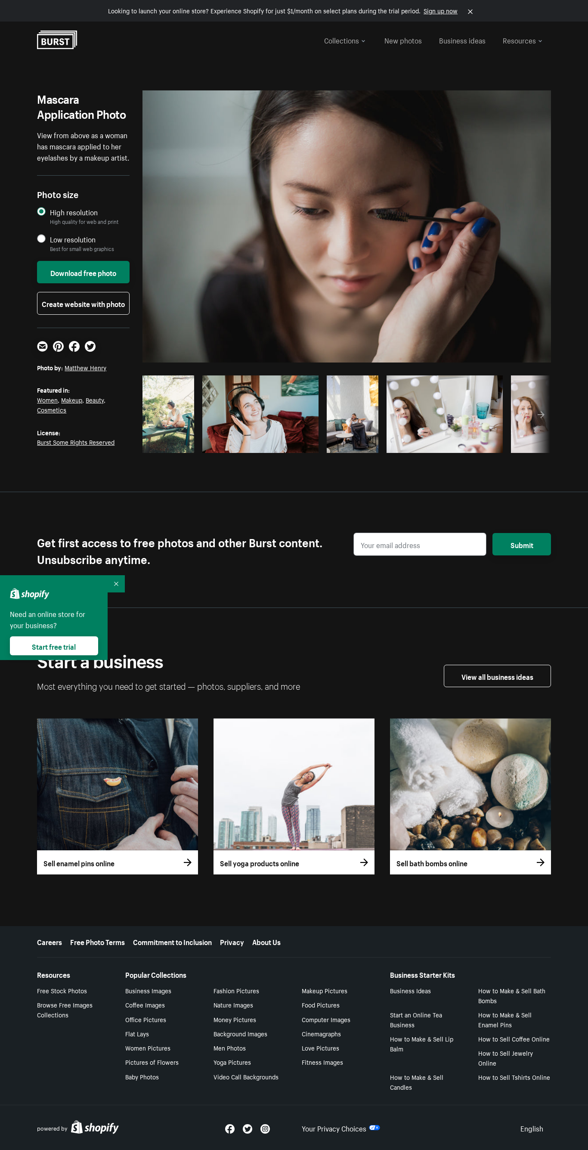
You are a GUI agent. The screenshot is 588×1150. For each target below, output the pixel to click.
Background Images (240, 1033)
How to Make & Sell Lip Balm (421, 1043)
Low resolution (73, 239)
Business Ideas (410, 990)
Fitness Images (322, 1061)
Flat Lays (137, 1033)
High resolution (74, 212)
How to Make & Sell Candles (416, 1081)
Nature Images (233, 1004)
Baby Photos (142, 1076)
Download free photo (83, 272)
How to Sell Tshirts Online (514, 1077)
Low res (171, 443)
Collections (341, 39)
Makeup (71, 399)
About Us (266, 941)
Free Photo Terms (97, 941)
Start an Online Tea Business (416, 1019)
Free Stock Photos (62, 990)
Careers (49, 941)
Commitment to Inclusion (172, 941)
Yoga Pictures (232, 1061)
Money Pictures (235, 1019)
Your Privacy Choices (334, 1127)
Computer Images (326, 1019)
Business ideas (462, 39)
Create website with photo (83, 303)
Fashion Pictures (236, 990)
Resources (519, 39)
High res (259, 443)
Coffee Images (145, 1004)
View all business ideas (497, 676)
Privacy (232, 941)
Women (47, 399)
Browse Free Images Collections (65, 1009)
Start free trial (54, 645)
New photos (403, 39)
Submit (522, 544)
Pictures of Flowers (152, 1061)
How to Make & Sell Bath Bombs (511, 995)
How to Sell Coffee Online (514, 1038)
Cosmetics (51, 409)
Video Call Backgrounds (246, 1076)
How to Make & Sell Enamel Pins (505, 1019)
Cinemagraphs (321, 1033)
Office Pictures (145, 1019)
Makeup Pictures (324, 990)
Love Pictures (320, 1047)
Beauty (95, 399)
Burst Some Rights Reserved (76, 441)
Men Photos (230, 1047)
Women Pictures (147, 1047)
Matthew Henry (85, 367)
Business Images (148, 990)
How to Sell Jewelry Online (505, 1057)
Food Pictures (321, 1004)
